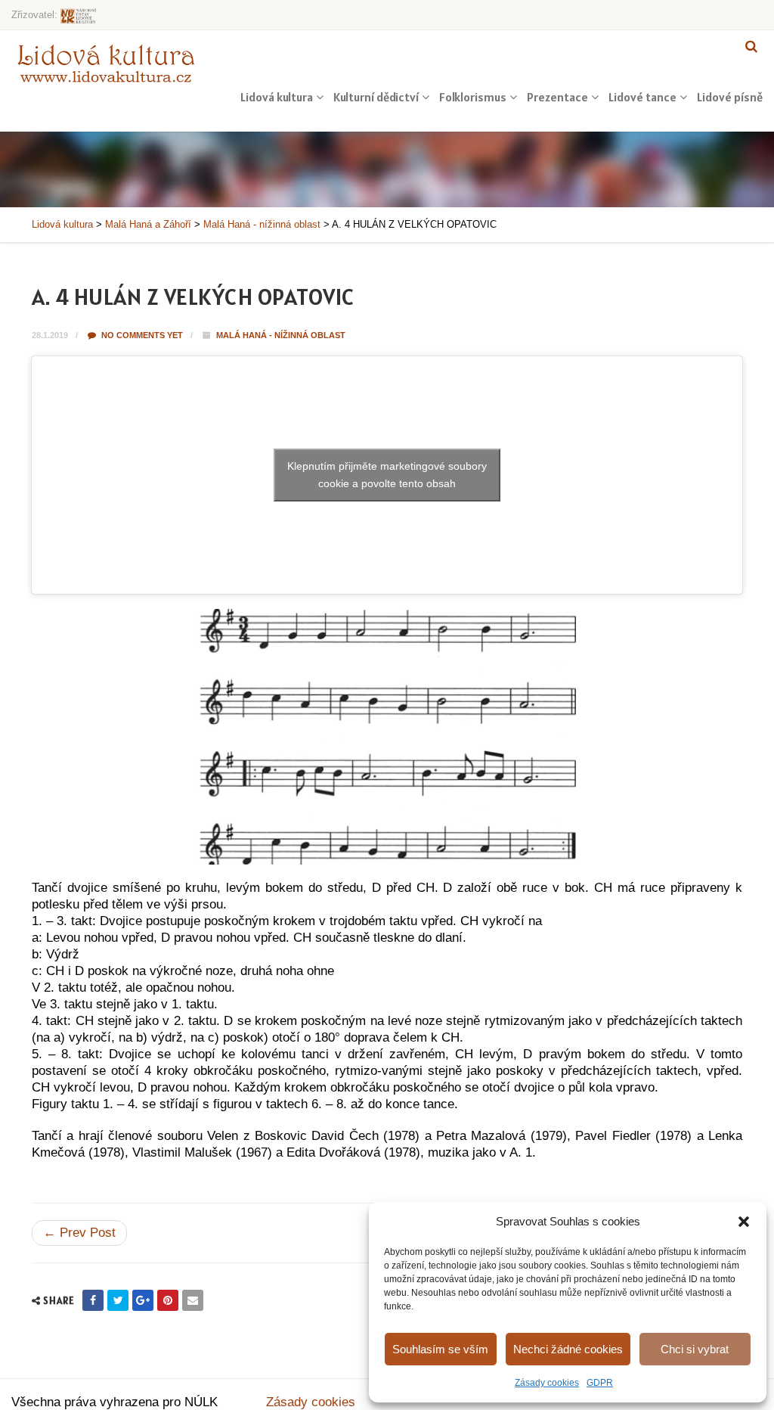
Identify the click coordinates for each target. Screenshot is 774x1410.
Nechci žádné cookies (568, 1349)
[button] (743, 1221)
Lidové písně (730, 96)
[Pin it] (167, 1300)
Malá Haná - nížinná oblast (280, 335)
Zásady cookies (547, 1382)
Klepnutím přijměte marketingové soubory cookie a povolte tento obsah (387, 474)
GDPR (600, 1382)
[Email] (192, 1300)
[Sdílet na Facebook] (93, 1300)
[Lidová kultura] (105, 63)
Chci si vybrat (695, 1349)
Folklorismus (472, 96)
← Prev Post (79, 1232)
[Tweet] (117, 1300)
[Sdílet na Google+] (142, 1300)
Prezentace (557, 96)
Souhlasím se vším (440, 1349)
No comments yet (141, 335)
